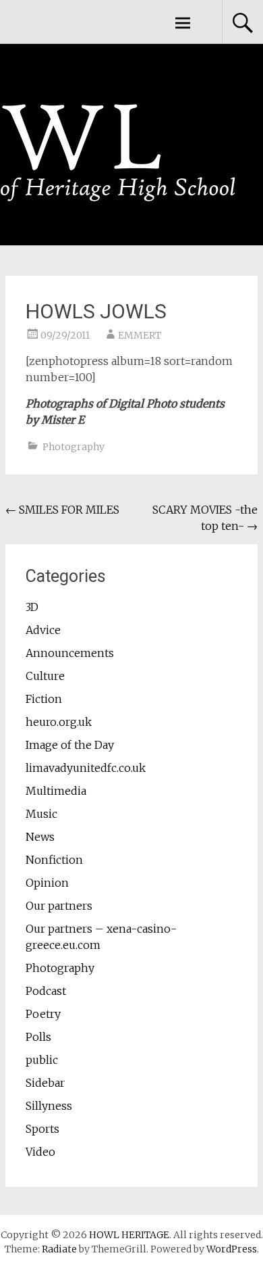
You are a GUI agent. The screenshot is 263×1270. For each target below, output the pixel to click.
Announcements (70, 653)
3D (32, 607)
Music (41, 814)
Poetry (43, 1014)
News (40, 837)
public (42, 1060)
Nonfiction (54, 859)
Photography (73, 447)
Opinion (47, 882)
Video (40, 1151)
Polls (38, 1037)
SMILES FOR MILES (62, 509)
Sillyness (49, 1106)
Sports (42, 1128)
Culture (45, 676)
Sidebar (45, 1083)
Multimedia (56, 791)
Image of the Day (70, 745)
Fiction (44, 699)
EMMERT (139, 335)
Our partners (59, 905)
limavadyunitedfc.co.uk (86, 768)
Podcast (46, 991)
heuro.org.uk (59, 722)
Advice (43, 630)
